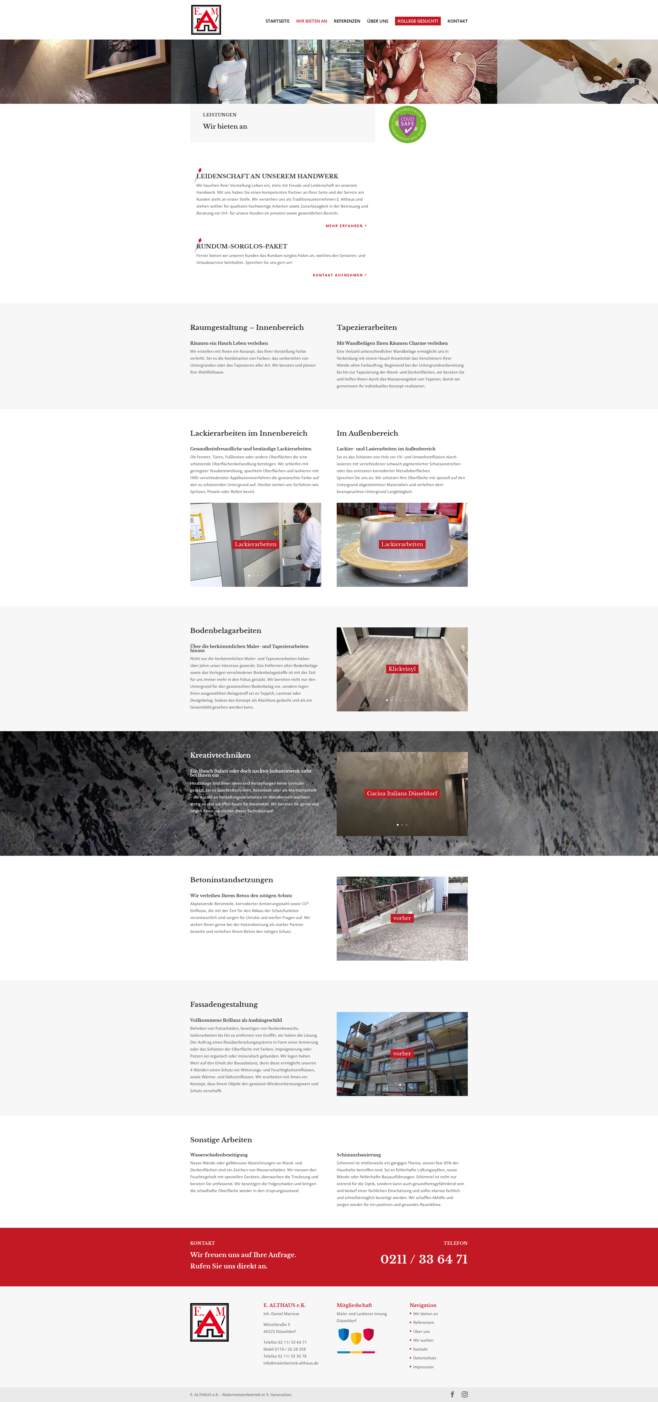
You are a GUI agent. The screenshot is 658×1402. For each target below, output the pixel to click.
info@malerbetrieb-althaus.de (290, 1363)
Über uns (377, 21)
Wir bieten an (311, 21)
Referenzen (347, 21)
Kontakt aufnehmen (338, 275)
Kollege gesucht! (418, 21)
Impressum (423, 1366)
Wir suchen (423, 1340)
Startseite (277, 21)
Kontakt (457, 21)
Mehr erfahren (344, 225)
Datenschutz (424, 1357)
